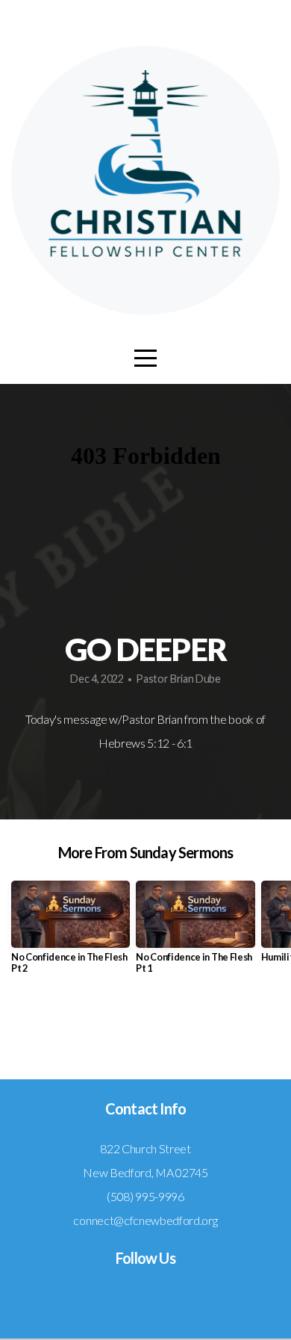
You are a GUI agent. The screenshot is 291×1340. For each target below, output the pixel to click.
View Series (145, 1029)
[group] (70, 933)
